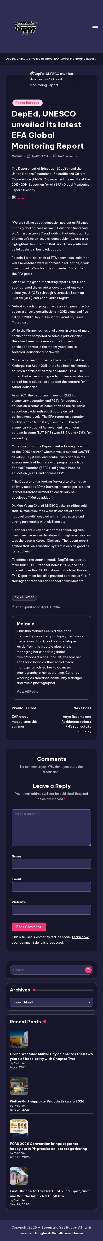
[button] (27, 691)
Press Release (27, 103)
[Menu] (94, 26)
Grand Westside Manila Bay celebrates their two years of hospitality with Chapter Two (51, 1056)
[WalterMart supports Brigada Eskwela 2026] (19, 1086)
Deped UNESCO (24, 597)
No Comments (67, 156)
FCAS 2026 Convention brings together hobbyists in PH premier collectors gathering (48, 1146)
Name (16, 856)
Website (19, 902)
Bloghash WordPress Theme (59, 1233)
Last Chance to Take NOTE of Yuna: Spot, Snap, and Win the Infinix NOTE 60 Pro (51, 1193)
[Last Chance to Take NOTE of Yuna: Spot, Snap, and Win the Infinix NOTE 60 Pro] (19, 1176)
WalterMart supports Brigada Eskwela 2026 (47, 1101)
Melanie (25, 624)
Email (16, 879)
